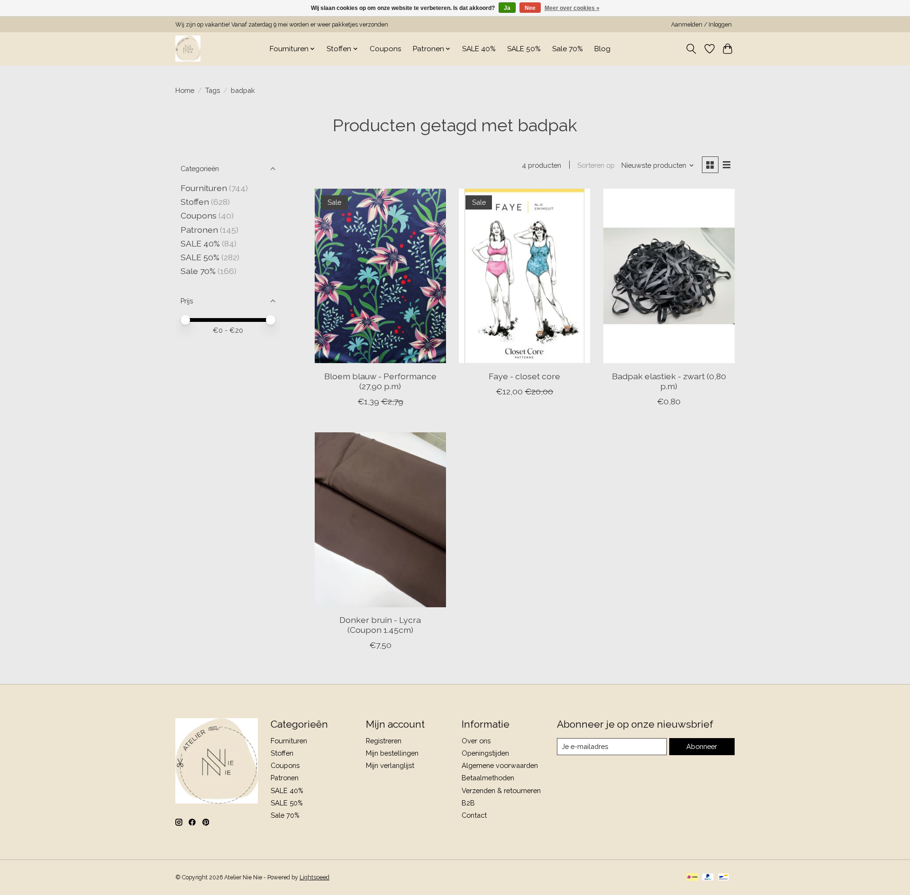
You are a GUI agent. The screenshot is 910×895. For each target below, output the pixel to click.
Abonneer (701, 746)
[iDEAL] (692, 877)
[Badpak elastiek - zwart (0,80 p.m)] (669, 276)
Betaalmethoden (488, 778)
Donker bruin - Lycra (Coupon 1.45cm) (380, 625)
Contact (474, 815)
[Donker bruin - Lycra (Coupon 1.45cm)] (380, 519)
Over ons (476, 741)
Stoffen (195, 202)
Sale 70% (567, 49)
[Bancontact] (723, 877)
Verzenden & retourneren (501, 790)
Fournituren (204, 188)
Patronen (199, 230)
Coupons (385, 49)
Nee (530, 8)
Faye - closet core (524, 376)
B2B (468, 803)
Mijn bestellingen (392, 753)
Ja (507, 8)
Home (184, 90)
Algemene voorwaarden (500, 765)
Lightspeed (314, 877)
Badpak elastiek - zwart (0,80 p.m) (669, 381)
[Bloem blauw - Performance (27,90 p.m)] (380, 276)
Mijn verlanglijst (390, 765)
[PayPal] (708, 877)
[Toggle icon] (691, 48)
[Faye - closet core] (524, 276)
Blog (602, 49)
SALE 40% (479, 49)
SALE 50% (524, 49)
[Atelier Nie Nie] (187, 49)
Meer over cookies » (572, 8)
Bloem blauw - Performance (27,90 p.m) (380, 381)
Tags (212, 90)
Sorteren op (596, 165)
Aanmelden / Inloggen (701, 24)
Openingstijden (485, 753)
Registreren (383, 741)
